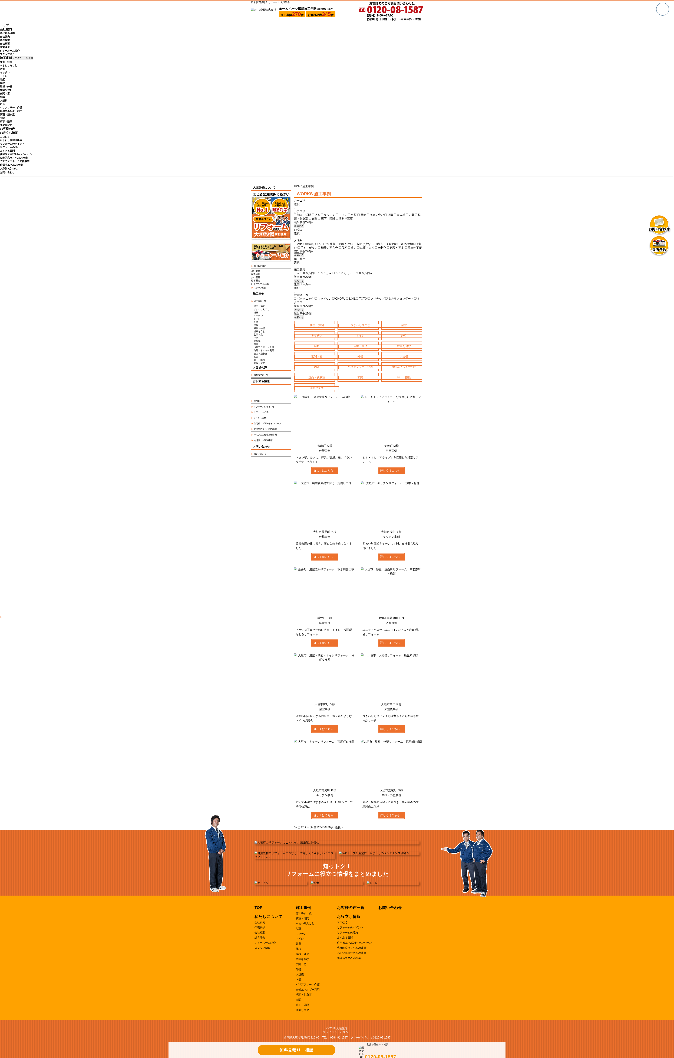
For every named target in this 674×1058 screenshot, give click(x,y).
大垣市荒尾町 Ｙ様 (324, 531)
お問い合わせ (9, 168)
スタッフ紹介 (7, 54)
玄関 (2, 118)
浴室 (2, 68)
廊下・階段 (6, 121)
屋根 (2, 82)
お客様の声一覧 (350, 907)
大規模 (3, 100)
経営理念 (5, 47)
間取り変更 (6, 125)
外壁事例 (324, 450)
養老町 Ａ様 (324, 445)
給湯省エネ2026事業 (11, 164)
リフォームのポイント (12, 143)
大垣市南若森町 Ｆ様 (391, 618)
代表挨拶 (5, 40)
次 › (333, 827)
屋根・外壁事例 (391, 795)
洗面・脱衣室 (7, 114)
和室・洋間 (6, 61)
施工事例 (6, 58)
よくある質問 (7, 150)
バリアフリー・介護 (11, 107)
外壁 (2, 79)
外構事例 (324, 536)
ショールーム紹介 (10, 50)
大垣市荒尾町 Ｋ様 (324, 790)
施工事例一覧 (304, 913)
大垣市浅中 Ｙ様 (391, 531)
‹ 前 (314, 827)
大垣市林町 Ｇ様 (325, 704)
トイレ (3, 75)
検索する (298, 226)
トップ (4, 25)
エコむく (5, 136)
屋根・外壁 (6, 86)
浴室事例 (391, 450)
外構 (2, 97)
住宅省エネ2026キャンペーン (16, 154)
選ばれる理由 (7, 33)
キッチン (5, 72)
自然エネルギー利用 (11, 111)
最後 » (339, 827)
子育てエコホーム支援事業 (14, 161)
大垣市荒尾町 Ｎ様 (391, 790)
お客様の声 (7, 128)
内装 (2, 104)
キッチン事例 (391, 536)
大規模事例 (391, 709)
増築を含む (6, 90)
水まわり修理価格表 (11, 140)
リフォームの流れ (10, 147)
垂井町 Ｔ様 (324, 618)
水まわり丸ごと (8, 65)
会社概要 (5, 43)
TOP (258, 907)
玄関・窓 (5, 93)
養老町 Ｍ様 (391, 445)
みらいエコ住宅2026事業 (351, 952)
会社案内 (6, 29)
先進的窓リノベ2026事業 (14, 157)
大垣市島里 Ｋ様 (391, 704)
